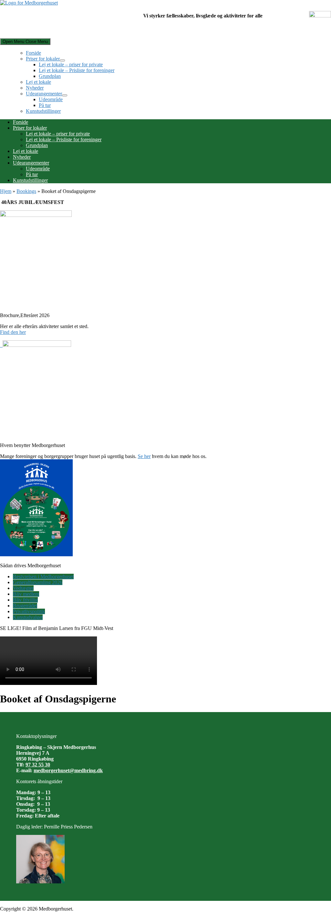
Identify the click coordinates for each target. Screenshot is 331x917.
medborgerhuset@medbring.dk (68, 770)
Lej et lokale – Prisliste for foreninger (76, 70)
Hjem (5, 191)
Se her (144, 456)
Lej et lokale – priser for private (71, 64)
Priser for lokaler (43, 58)
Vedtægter (23, 588)
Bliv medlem (26, 594)
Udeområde (51, 99)
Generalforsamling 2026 (37, 582)
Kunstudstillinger (43, 111)
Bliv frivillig (25, 599)
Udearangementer (44, 93)
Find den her (13, 332)
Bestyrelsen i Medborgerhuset (43, 576)
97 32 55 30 (38, 764)
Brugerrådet (25, 605)
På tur (45, 105)
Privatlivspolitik (29, 611)
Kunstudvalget (28, 617)
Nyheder (35, 88)
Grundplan (50, 76)
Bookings (26, 191)
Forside (33, 53)
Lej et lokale (38, 82)
